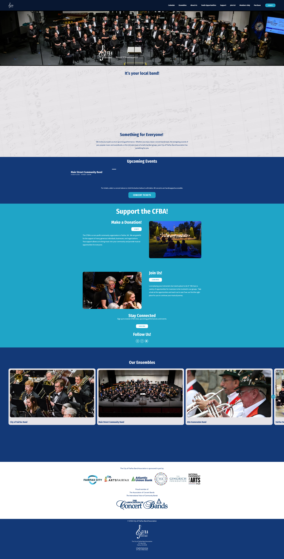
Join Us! (233, 5)
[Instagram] (137, 341)
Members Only (245, 5)
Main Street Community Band (86, 172)
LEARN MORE (155, 280)
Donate (270, 5)
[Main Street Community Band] (94, 168)
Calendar (171, 5)
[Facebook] (142, 341)
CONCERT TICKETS (142, 195)
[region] (142, 396)
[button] (142, 105)
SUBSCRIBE (142, 326)
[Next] (273, 397)
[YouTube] (146, 341)
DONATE (136, 229)
